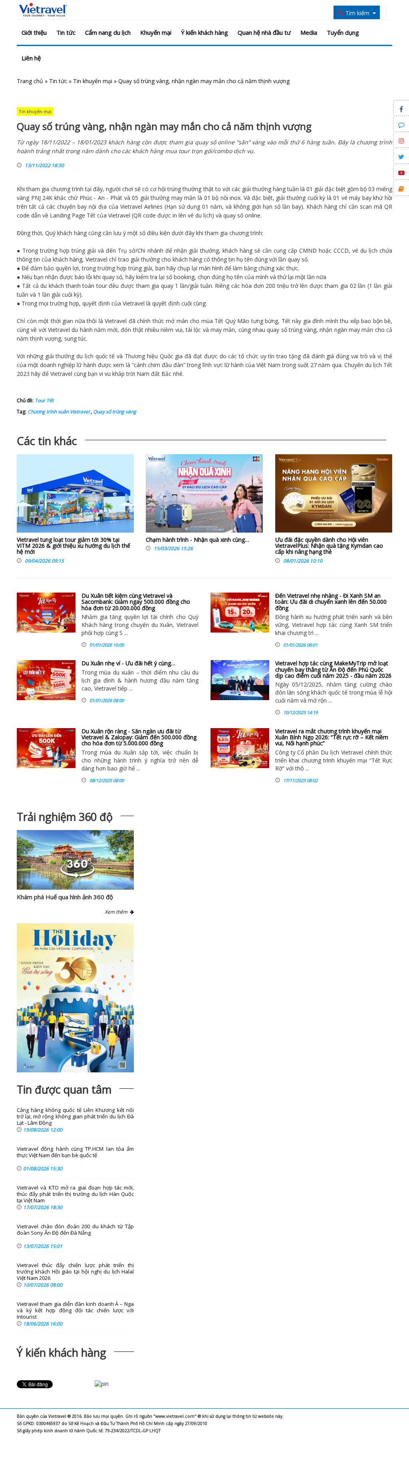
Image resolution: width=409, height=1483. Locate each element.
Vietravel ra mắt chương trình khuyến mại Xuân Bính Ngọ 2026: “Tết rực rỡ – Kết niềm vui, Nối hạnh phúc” (331, 737)
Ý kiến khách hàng (204, 32)
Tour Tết (44, 400)
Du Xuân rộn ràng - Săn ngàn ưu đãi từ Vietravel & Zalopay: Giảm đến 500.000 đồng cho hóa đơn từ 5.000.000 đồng (139, 737)
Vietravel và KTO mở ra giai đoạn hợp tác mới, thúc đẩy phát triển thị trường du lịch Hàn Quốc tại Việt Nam (75, 1194)
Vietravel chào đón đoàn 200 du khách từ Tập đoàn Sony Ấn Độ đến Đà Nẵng (75, 1229)
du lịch (203, 215)
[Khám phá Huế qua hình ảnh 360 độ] (77, 876)
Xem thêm (117, 911)
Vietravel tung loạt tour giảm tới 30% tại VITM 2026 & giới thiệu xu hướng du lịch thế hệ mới (73, 546)
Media (308, 32)
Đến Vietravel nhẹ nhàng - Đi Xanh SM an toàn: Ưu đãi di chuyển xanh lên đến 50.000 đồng (331, 602)
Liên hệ (31, 58)
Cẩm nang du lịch (108, 32)
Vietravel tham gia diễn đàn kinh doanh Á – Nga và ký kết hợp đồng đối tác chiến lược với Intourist (75, 1310)
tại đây (94, 189)
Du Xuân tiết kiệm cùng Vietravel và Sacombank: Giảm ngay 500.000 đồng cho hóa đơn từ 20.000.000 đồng (135, 602)
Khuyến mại (155, 32)
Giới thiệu (34, 32)
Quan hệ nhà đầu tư (264, 32)
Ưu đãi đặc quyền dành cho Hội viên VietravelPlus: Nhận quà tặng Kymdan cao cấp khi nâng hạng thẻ (329, 546)
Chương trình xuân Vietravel (58, 411)
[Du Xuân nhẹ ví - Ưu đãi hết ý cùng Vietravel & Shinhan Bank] (46, 680)
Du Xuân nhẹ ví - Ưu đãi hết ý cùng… (128, 663)
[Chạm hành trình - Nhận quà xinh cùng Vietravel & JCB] (204, 495)
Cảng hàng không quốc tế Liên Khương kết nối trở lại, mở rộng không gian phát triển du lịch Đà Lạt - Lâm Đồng (75, 1116)
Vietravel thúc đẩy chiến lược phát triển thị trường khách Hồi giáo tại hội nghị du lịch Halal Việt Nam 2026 (75, 1271)
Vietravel (131, 206)
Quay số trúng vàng (114, 411)
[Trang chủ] (43, 10)
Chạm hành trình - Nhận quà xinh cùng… (197, 539)
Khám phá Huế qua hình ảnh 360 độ (65, 897)
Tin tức (65, 32)
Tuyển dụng (343, 32)
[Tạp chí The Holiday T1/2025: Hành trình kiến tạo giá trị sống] (75, 997)
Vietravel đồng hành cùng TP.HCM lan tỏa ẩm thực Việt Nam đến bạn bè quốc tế (75, 1152)
